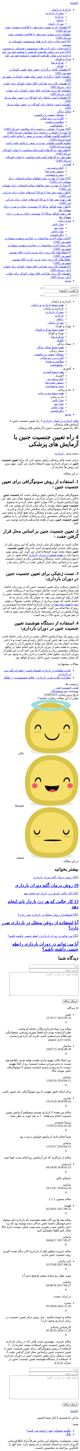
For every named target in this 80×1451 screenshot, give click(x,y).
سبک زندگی (64, 111)
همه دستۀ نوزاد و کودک (49, 329)
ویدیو (68, 280)
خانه (76, 420)
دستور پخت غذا (54, 171)
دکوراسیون (57, 234)
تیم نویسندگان (59, 691)
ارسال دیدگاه (70, 1001)
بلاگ (68, 1434)
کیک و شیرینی (55, 167)
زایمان (60, 20)
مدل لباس (57, 231)
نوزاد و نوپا (57, 62)
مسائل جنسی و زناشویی (49, 114)
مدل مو (59, 227)
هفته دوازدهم (62, 604)
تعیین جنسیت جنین (67, 687)
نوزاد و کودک (63, 59)
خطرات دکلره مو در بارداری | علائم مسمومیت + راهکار (37, 677)
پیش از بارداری (54, 13)
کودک (60, 66)
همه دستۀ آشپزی (53, 372)
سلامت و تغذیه (55, 121)
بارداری (59, 16)
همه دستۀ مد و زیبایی (51, 393)
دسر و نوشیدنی (54, 174)
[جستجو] (41, 288)
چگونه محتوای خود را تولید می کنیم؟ (48, 1430)
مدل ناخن (58, 224)
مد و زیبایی (64, 220)
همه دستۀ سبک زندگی (50, 347)
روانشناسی (57, 125)
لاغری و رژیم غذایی (52, 118)
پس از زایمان (56, 23)
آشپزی (67, 164)
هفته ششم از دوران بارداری (45, 555)
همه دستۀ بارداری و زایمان (47, 304)
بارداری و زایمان (61, 9)
